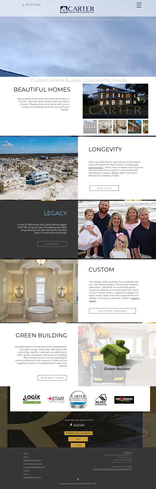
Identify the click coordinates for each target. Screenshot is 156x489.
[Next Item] (144, 101)
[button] (139, 5)
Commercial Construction (32, 463)
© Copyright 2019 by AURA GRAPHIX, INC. (78, 484)
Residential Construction (32, 460)
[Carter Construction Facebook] (78, 479)
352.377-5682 (33, 4)
